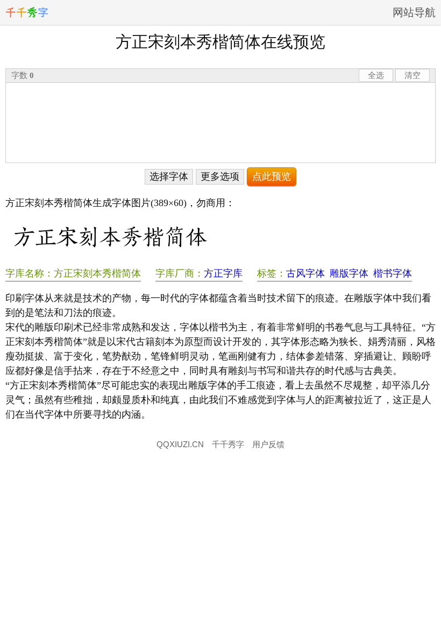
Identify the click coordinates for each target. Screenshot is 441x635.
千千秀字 (228, 444)
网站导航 (414, 12)
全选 (376, 75)
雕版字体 (349, 273)
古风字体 (305, 273)
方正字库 (223, 273)
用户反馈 (268, 444)
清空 (412, 75)
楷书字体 (392, 273)
